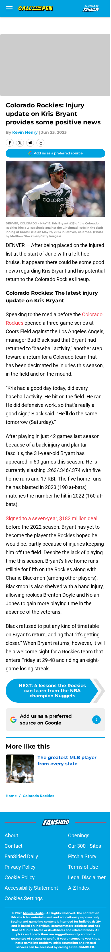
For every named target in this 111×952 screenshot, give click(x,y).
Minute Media (33, 913)
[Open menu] (9, 8)
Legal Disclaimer (87, 877)
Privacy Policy (20, 867)
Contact (13, 846)
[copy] (40, 143)
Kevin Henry (25, 132)
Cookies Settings (24, 898)
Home (11, 796)
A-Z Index (79, 888)
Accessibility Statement (31, 888)
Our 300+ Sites (84, 846)
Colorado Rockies (38, 796)
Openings (78, 835)
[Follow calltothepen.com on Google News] (96, 719)
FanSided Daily (21, 856)
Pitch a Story (82, 856)
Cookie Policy (20, 877)
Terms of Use (83, 867)
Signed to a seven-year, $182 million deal (51, 518)
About (11, 835)
